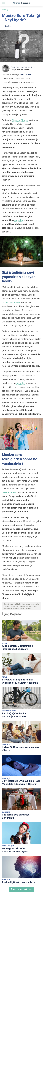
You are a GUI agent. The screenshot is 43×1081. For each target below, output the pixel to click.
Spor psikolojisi (9, 711)
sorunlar (18, 220)
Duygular (6, 812)
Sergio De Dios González (21, 70)
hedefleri (20, 383)
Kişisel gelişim (8, 846)
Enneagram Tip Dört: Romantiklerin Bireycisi (15, 850)
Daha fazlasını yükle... (21, 889)
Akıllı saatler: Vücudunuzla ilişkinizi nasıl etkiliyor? (17, 647)
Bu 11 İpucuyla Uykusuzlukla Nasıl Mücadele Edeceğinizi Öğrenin (21, 782)
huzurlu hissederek (11, 302)
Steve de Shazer (20, 120)
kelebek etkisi (9, 492)
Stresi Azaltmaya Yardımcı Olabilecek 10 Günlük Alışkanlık (20, 681)
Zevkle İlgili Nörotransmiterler (19, 882)
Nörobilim (6, 879)
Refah (4, 643)
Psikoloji (5, 10)
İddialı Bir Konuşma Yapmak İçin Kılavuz (20, 749)
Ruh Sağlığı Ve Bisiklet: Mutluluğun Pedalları (15, 715)
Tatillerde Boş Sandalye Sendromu (16, 816)
